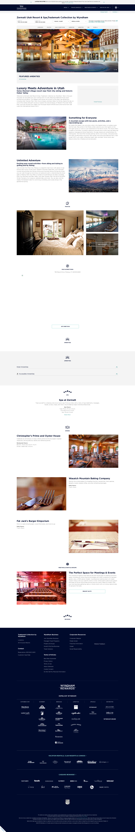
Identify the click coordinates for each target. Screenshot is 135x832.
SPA (88, 27)
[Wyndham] (93, 707)
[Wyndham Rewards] (67, 687)
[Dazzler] (76, 719)
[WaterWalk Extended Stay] (25, 713)
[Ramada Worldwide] (59, 737)
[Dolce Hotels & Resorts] (110, 713)
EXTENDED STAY (25, 701)
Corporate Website (75, 638)
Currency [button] (115, 12)
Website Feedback (99, 644)
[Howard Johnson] (42, 725)
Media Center (74, 641)
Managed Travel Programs (51, 641)
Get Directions (65, 326)
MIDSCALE (59, 701)
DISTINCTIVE (109, 701)
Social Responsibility (76, 649)
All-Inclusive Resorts (24, 642)
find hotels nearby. (100, 22)
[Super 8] (42, 713)
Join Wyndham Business (51, 638)
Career (72, 646)
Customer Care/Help (24, 655)
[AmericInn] (59, 725)
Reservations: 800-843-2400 (26, 652)
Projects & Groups (49, 643)
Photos (49, 27)
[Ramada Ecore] (59, 742)
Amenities (71, 27)
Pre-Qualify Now (69, 2)
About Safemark (49, 666)
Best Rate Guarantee (50, 658)
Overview (40, 27)
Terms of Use (48, 664)
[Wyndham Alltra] (76, 731)
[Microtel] (42, 719)
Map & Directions (60, 27)
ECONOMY (42, 701)
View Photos (102, 244)
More (95, 27)
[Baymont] (59, 731)
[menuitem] (66, 7)
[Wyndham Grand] (110, 719)
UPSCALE (93, 701)
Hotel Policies (98, 102)
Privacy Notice (48, 661)
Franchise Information (76, 643)
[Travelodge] (42, 731)
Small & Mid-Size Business (51, 646)
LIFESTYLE (76, 701)
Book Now (67, 414)
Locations (21, 640)
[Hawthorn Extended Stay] (25, 707)
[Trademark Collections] (93, 713)
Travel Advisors (48, 649)
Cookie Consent (48, 669)
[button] (31, 2)
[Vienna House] (76, 725)
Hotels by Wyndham (67, 696)
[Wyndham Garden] (59, 719)
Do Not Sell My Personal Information (55, 671)
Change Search (104, 12)
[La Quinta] (59, 707)
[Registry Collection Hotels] (110, 707)
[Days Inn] (42, 707)
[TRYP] (76, 707)
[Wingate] (59, 713)
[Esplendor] (76, 713)
